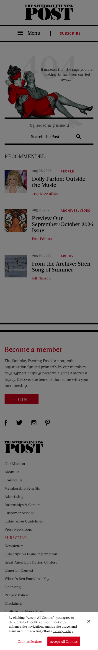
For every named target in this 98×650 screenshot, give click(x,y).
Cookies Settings (30, 641)
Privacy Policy (63, 631)
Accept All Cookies (64, 641)
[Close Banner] (88, 621)
